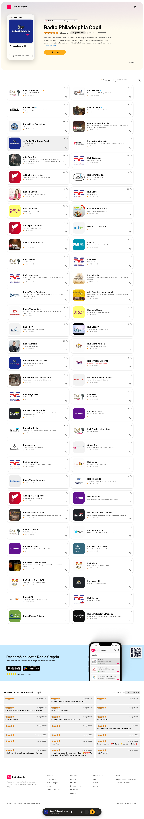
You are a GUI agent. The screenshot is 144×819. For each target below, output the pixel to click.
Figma (95, 786)
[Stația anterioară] (87, 812)
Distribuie (119, 692)
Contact (73, 793)
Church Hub (74, 790)
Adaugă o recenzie (77, 33)
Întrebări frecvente (76, 786)
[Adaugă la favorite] (81, 812)
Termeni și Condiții (123, 783)
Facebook (102, 32)
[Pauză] (92, 811)
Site (93, 33)
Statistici (73, 783)
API (94, 779)
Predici (49, 786)
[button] (59, 812)
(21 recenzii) (64, 33)
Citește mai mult (50, 45)
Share (133, 62)
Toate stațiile (52, 779)
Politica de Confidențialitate (126, 779)
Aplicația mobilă (75, 779)
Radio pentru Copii (53, 790)
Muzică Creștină (53, 783)
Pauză (56, 52)
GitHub (95, 783)
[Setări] (135, 7)
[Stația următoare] (98, 812)
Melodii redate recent (22, 55)
